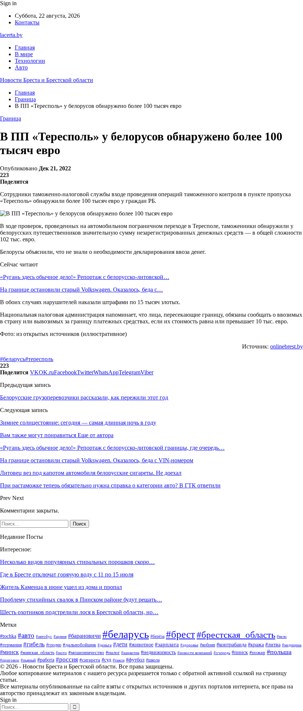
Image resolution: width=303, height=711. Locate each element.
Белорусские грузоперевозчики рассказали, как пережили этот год (84, 397)
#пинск (240, 652)
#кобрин (207, 644)
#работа (45, 660)
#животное (141, 644)
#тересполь (39, 359)
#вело (282, 636)
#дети (120, 644)
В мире (24, 54)
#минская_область (37, 652)
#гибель (34, 644)
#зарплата (167, 644)
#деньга (105, 645)
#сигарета (89, 660)
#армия (60, 636)
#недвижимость (158, 652)
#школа (153, 660)
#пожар (257, 652)
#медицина (292, 645)
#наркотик (130, 652)
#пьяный (28, 660)
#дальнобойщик (79, 644)
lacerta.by (11, 35)
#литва (272, 644)
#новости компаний (194, 652)
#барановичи (84, 636)
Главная (25, 47)
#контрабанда (231, 644)
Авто (21, 67)
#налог (113, 652)
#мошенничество (86, 652)
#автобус (44, 636)
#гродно (53, 645)
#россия (67, 659)
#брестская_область (236, 635)
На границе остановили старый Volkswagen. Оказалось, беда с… (81, 289)
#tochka (8, 636)
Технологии (30, 61)
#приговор (9, 660)
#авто (26, 635)
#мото (61, 652)
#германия (11, 644)
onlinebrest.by (286, 346)
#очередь (222, 653)
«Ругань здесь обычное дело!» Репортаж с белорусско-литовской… (84, 277)
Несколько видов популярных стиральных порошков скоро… (77, 562)
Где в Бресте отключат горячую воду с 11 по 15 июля (66, 574)
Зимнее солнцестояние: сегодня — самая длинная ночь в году (78, 422)
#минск (9, 652)
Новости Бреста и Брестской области (46, 80)
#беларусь (12, 359)
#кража (256, 644)
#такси (119, 660)
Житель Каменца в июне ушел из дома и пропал (61, 587)
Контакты (27, 22)
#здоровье (189, 645)
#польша (279, 652)
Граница (10, 118)
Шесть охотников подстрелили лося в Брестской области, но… (79, 612)
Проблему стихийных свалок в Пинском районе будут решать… (81, 599)
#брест (180, 634)
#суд (106, 660)
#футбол (135, 660)
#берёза (157, 636)
